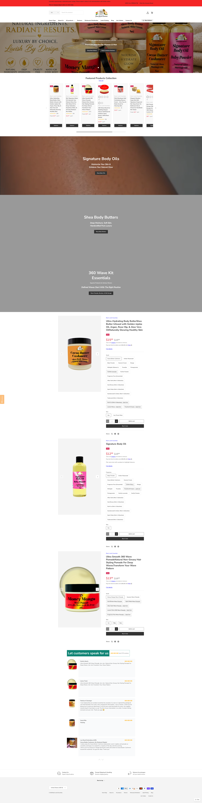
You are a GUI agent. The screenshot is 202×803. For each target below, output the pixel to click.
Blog (112, 20)
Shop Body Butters (101, 231)
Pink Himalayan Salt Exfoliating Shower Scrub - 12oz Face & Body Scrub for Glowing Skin (120, 102)
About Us (61, 20)
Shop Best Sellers (92, 50)
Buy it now (125, 426)
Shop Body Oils (101, 173)
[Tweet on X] (112, 433)
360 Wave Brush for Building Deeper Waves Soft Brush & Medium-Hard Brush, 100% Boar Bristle (104, 112)
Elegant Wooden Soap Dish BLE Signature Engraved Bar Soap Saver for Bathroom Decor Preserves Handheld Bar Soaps (136, 103)
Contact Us (129, 20)
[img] (114, 653)
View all (101, 80)
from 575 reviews (124, 653)
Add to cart (132, 421)
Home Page (52, 20)
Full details (109, 349)
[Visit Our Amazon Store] (146, 3)
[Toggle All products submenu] (74, 20)
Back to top (100, 780)
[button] (152, 13)
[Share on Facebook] (115, 433)
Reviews (79, 20)
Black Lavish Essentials (112, 318)
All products (69, 20)
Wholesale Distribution (91, 20)
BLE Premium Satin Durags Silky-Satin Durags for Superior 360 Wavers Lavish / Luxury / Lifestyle (152, 108)
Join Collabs (119, 20)
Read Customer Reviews (108, 50)
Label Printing (105, 20)
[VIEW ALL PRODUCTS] (131, 3)
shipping (113, 342)
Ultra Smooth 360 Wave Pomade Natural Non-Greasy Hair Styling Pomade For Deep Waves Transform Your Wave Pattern (88, 103)
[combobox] (66, 12)
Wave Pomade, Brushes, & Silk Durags (101, 293)
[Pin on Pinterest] (118, 433)
